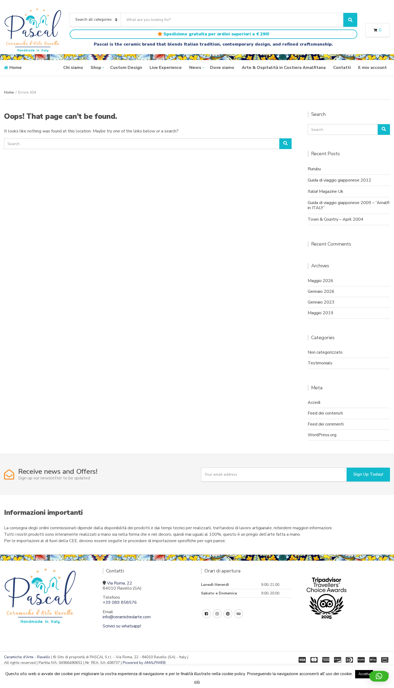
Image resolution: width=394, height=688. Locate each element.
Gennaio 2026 (321, 291)
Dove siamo (222, 68)
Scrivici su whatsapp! (122, 626)
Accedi (314, 402)
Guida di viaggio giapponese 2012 (339, 180)
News (195, 68)
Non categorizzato (325, 352)
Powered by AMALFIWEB (144, 662)
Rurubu (314, 169)
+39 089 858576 (120, 602)
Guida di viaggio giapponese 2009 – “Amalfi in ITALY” (348, 205)
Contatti (342, 68)
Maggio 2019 (320, 313)
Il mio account (372, 68)
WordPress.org (322, 435)
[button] (379, 676)
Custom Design (126, 68)
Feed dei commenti (326, 424)
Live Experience (166, 68)
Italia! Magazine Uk (325, 191)
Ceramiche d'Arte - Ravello (27, 657)
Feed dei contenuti (325, 413)
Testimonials (320, 363)
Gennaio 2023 (321, 302)
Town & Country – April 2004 (335, 219)
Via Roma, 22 (119, 583)
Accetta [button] (364, 674)
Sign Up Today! (368, 474)
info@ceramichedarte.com (127, 617)
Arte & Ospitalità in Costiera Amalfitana (284, 68)
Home (15, 68)
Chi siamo (73, 68)
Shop (96, 68)
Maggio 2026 (320, 281)
